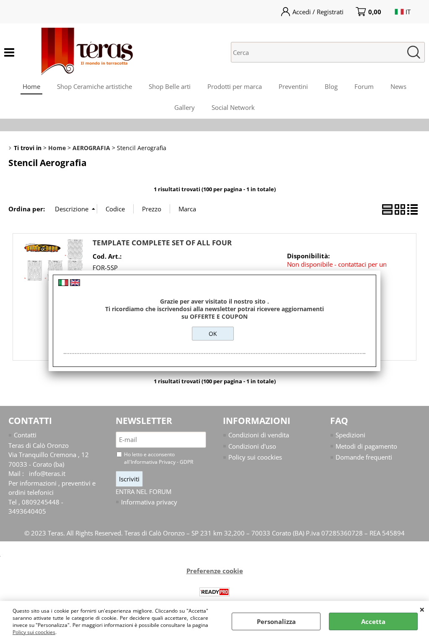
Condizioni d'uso (252, 446)
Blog (331, 86)
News (398, 86)
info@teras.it (47, 473)
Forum (364, 86)
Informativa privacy (149, 502)
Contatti (25, 435)
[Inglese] (75, 283)
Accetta (373, 621)
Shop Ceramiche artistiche (94, 86)
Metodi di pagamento (366, 446)
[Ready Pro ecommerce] (214, 592)
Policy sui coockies (34, 632)
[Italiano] (63, 283)
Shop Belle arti (170, 86)
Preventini (293, 86)
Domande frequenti (364, 457)
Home (31, 86)
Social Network (233, 107)
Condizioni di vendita (258, 435)
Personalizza (276, 621)
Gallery (184, 107)
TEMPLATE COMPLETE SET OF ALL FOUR (162, 242)
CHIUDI (422, 609)
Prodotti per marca (234, 86)
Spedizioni (350, 435)
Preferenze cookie (214, 571)
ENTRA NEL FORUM (143, 491)
